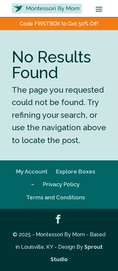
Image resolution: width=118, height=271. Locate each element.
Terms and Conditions (55, 197)
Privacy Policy (61, 184)
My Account (32, 171)
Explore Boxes (75, 171)
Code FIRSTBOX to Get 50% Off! (59, 24)
